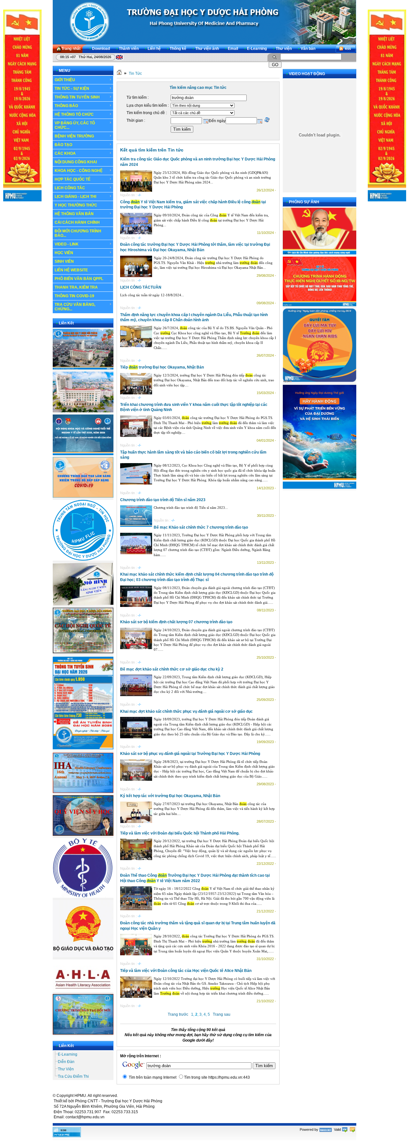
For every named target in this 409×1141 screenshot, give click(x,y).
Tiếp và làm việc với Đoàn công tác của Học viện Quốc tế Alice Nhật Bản (185, 970)
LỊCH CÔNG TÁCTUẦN (140, 287)
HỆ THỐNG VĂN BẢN (74, 214)
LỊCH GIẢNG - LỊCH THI (75, 196)
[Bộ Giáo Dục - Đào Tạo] (83, 956)
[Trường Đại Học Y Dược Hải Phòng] (204, 22)
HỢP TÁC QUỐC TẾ (72, 179)
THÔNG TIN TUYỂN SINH (77, 97)
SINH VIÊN (64, 261)
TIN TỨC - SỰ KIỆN (72, 88)
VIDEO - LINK (67, 244)
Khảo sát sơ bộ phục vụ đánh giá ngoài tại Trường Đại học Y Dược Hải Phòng (190, 753)
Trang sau (221, 1014)
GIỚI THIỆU (65, 80)
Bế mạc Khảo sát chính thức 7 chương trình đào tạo (201, 527)
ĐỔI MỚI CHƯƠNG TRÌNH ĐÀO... (78, 233)
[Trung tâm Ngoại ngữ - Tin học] (83, 559)
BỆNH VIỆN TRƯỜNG (74, 136)
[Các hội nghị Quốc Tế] (83, 652)
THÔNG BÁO (66, 106)
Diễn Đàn (66, 1062)
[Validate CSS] (352, 1129)
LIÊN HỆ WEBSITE (71, 270)
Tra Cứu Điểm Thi (73, 1076)
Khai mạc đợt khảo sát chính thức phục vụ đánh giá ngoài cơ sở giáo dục (186, 711)
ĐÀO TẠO (63, 145)
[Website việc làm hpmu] (83, 411)
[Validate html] (345, 1129)
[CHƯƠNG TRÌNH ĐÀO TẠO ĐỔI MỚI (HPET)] (83, 1033)
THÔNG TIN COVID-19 (74, 296)
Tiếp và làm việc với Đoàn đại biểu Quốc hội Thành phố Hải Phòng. (179, 833)
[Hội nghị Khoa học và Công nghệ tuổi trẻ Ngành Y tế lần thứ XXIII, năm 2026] (83, 454)
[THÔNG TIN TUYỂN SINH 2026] (83, 749)
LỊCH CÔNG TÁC (70, 188)
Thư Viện (66, 1069)
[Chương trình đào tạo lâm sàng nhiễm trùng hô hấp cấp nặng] (83, 496)
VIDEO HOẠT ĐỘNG (307, 74)
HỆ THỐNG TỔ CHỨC (74, 114)
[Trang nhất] (119, 73)
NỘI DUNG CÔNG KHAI (76, 162)
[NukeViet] (325, 1129)
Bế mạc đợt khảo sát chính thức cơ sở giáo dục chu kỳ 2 (171, 669)
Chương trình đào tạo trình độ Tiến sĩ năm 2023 (162, 500)
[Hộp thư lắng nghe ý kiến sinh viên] (83, 604)
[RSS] (345, 48)
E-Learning (67, 1054)
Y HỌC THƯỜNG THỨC (76, 205)
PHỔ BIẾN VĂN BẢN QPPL (79, 278)
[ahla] (83, 991)
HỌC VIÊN (64, 253)
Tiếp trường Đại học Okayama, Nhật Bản (162, 367)
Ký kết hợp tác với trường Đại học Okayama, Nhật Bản (170, 796)
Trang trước (178, 1014)
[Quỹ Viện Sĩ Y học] (83, 834)
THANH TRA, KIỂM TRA (76, 287)
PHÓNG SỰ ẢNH (304, 202)
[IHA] (83, 791)
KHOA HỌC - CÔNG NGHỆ (79, 170)
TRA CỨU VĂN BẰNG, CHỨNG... (75, 306)
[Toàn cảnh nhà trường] (83, 368)
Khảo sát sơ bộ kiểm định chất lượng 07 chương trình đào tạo (176, 622)
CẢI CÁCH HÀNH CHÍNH (77, 222)
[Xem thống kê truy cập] (67, 1136)
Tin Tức (135, 73)
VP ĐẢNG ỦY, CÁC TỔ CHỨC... (75, 125)
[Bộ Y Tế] (83, 896)
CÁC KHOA (65, 153)
